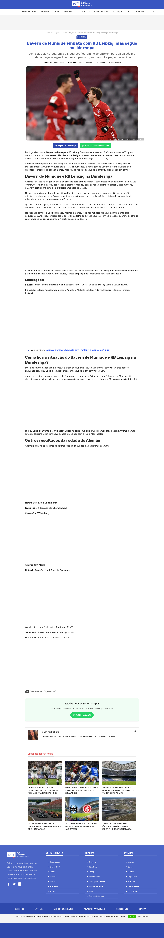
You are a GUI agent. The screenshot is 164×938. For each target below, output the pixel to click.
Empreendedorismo (96, 896)
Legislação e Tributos (97, 881)
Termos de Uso (122, 909)
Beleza (52, 891)
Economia (46, 12)
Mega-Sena (132, 876)
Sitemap (142, 909)
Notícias (53, 881)
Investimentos (101, 12)
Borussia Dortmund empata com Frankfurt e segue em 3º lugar (78, 349)
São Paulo (69, 12)
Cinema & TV (55, 867)
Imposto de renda (96, 886)
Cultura (52, 872)
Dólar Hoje (93, 867)
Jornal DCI (49, 33)
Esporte (57, 33)
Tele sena (132, 881)
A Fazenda (54, 886)
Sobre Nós (19, 909)
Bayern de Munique (37, 691)
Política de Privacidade (94, 909)
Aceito (132, 916)
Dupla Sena (132, 891)
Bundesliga (51, 691)
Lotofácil (131, 872)
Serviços (117, 12)
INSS (57, 12)
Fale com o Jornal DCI (63, 909)
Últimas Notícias (28, 12)
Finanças (139, 12)
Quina (130, 867)
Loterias (83, 12)
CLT (128, 12)
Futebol (64, 33)
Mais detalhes (143, 916)
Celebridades (55, 862)
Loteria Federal (133, 886)
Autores (39, 909)
